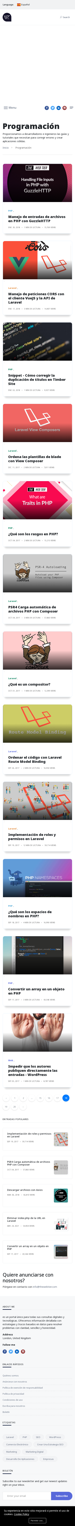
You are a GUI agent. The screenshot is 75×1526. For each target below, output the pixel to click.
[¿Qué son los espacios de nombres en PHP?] (37, 878)
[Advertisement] (37, 64)
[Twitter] (53, 108)
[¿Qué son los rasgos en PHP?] (37, 500)
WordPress (55, 1437)
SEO (38, 1437)
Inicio (6, 147)
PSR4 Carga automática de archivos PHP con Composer (33, 609)
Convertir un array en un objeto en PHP (36, 991)
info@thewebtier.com (45, 1286)
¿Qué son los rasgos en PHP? (33, 534)
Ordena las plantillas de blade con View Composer (34, 458)
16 (49, 1098)
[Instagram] (64, 108)
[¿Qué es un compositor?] (37, 650)
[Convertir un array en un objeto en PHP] (37, 955)
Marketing (11, 1451)
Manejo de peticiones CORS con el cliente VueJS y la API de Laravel (36, 298)
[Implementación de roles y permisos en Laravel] (37, 801)
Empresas (48, 1459)
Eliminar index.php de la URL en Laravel (26, 1219)
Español (25, 4)
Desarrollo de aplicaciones (20, 1459)
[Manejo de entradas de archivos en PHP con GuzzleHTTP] (37, 183)
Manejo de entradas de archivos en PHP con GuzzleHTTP (36, 218)
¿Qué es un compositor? (29, 684)
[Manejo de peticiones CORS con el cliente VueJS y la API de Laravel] (37, 260)
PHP (25, 1437)
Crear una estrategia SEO (50, 1444)
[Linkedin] (59, 108)
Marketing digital (34, 1451)
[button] (10, 107)
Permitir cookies (38, 1520)
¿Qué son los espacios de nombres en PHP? (30, 913)
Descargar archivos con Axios (25, 1190)
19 (6, 1106)
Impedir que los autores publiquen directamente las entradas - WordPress (32, 1070)
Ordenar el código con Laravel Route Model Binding (35, 759)
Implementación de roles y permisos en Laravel (32, 836)
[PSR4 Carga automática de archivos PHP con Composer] (37, 573)
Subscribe (62, 1496)
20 (14, 1106)
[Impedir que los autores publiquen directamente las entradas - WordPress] (37, 1032)
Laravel (10, 1437)
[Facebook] (47, 108)
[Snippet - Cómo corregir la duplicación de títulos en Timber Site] (37, 341)
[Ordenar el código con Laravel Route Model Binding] (37, 724)
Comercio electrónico (17, 1444)
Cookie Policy (21, 1514)
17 (57, 1098)
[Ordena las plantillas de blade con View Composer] (37, 423)
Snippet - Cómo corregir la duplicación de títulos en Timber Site (37, 379)
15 (40, 1098)
